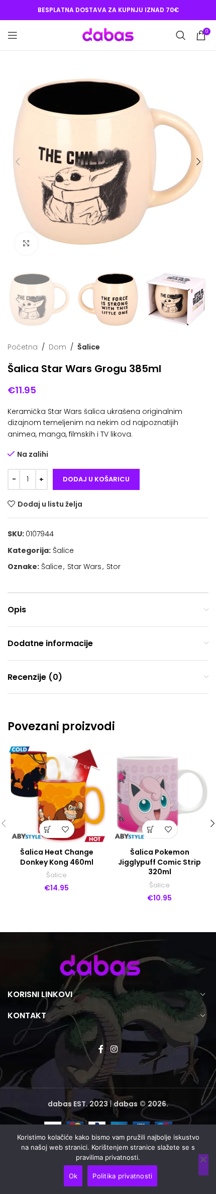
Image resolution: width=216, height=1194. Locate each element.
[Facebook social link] (101, 1049)
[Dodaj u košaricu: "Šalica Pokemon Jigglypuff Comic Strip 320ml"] (151, 829)
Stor (113, 566)
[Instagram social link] (114, 1049)
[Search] (181, 35)
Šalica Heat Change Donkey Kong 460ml (56, 857)
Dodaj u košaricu (96, 479)
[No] (203, 1164)
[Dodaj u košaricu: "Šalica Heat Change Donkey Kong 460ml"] (48, 829)
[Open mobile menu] (13, 35)
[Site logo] (108, 35)
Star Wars (84, 566)
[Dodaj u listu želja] (65, 829)
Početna (23, 347)
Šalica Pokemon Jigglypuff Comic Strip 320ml (159, 862)
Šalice (88, 347)
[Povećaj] (26, 243)
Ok (73, 1176)
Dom (57, 347)
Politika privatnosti (122, 1176)
